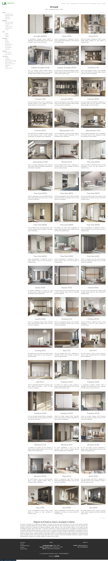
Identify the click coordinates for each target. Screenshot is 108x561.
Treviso (6, 66)
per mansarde (8, 47)
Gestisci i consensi (12, 560)
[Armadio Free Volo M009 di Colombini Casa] (40, 212)
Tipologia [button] (4, 38)
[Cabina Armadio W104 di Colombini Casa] (66, 55)
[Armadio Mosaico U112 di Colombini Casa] (40, 432)
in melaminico (8, 28)
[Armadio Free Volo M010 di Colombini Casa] (93, 181)
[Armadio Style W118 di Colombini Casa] (93, 463)
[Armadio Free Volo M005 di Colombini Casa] (93, 212)
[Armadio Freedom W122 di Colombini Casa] (66, 401)
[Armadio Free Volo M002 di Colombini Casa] (40, 243)
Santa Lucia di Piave (10, 63)
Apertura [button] (4, 51)
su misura (7, 49)
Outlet (99, 3)
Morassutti (7, 18)
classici (6, 33)
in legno (7, 25)
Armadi (61, 9)
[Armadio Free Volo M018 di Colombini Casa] (40, 181)
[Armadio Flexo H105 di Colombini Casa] (66, 23)
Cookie (5, 560)
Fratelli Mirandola (9, 15)
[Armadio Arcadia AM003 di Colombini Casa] (40, 23)
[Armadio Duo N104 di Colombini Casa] (93, 495)
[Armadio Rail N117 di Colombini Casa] (93, 338)
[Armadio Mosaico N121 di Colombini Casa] (66, 432)
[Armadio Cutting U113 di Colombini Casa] (66, 306)
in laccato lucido (9, 22)
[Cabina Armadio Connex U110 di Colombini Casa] (93, 55)
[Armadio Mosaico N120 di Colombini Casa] (93, 432)
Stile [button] (3, 31)
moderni (7, 36)
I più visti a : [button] (5, 56)
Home (46, 9)
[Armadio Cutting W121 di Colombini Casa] (40, 338)
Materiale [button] (4, 20)
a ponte (7, 41)
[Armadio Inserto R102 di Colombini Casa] (93, 275)
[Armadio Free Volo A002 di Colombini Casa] (66, 243)
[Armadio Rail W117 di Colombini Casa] (40, 369)
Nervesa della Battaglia (10, 60)
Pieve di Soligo (8, 62)
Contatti (104, 3)
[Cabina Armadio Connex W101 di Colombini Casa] (40, 118)
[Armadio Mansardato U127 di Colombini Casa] (93, 118)
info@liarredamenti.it (82, 545)
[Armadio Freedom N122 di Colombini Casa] (66, 369)
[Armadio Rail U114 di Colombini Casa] (66, 338)
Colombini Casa (8, 14)
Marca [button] (3, 12)
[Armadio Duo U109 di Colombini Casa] (40, 495)
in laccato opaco (9, 23)
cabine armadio (8, 44)
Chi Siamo (22, 542)
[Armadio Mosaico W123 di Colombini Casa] (40, 463)
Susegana (7, 65)
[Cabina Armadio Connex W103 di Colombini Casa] (66, 86)
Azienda (63, 3)
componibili (7, 46)
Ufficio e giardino (93, 3)
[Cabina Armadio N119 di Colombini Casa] (40, 55)
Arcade (6, 57)
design (6, 34)
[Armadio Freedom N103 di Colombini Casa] (40, 401)
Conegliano (7, 59)
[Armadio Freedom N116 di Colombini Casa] (93, 369)
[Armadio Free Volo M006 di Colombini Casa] (66, 212)
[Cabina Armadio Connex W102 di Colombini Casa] (93, 86)
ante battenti (8, 52)
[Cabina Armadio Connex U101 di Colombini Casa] (40, 86)
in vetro (7, 29)
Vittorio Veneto (8, 68)
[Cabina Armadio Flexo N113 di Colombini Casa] (93, 23)
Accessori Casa (84, 3)
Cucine (67, 3)
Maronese (7, 17)
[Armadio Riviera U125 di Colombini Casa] (66, 149)
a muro (6, 40)
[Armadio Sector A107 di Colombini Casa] (40, 275)
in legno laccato (9, 26)
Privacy (1, 560)
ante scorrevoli (8, 54)
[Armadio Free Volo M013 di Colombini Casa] (66, 181)
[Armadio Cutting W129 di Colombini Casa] (93, 306)
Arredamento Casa (74, 3)
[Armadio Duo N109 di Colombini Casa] (66, 495)
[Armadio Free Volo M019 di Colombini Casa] (93, 149)
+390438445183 (84, 547)
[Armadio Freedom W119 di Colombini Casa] (93, 401)
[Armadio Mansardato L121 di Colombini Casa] (66, 118)
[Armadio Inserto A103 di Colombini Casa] (66, 275)
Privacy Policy (23, 548)
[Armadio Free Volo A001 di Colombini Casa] (93, 243)
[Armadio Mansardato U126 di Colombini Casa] (40, 149)
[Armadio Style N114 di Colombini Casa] (66, 463)
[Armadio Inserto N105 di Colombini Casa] (40, 306)
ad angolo (7, 43)
